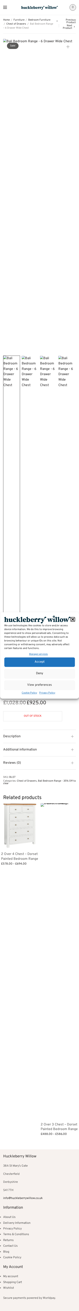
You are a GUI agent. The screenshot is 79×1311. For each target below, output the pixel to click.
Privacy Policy (47, 693)
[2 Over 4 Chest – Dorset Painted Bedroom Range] (20, 825)
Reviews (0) (12, 763)
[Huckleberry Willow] (39, 7)
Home (6, 20)
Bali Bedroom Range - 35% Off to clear (39, 782)
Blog (6, 1252)
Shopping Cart (12, 1282)
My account (10, 1276)
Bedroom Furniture (39, 20)
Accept (40, 662)
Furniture (18, 20)
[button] (73, 619)
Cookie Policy (29, 693)
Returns (8, 1240)
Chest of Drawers (16, 24)
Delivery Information (17, 1223)
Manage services (38, 654)
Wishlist (8, 1288)
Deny (39, 674)
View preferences (39, 685)
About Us (9, 1217)
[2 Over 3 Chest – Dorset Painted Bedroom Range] (59, 960)
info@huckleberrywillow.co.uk (23, 1198)
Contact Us (10, 1246)
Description (12, 736)
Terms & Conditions (16, 1234)
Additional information (20, 750)
